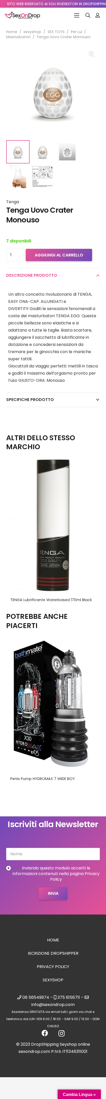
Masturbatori (18, 36)
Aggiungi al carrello (59, 255)
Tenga (12, 202)
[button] (88, 15)
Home (11, 31)
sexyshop (32, 31)
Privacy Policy (53, 967)
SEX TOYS (56, 31)
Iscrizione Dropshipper (53, 953)
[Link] (97, 15)
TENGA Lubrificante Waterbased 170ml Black (51, 599)
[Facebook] (45, 1033)
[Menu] (77, 15)
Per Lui (76, 31)
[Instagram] (61, 1033)
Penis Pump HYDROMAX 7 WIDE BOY (42, 778)
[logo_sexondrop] (22, 15)
